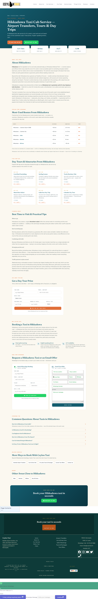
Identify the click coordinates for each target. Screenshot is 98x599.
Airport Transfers (61, 538)
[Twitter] (91, 552)
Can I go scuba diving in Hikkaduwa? (22, 440)
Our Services (49, 4)
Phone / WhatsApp (42, 289)
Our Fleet (59, 4)
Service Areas (68, 4)
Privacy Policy (50, 561)
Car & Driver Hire (32, 462)
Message (54, 389)
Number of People (34, 301)
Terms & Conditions (49, 566)
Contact (92, 4)
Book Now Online (16, 42)
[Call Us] (79, 556)
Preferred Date (18, 301)
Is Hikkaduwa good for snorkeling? (21, 429)
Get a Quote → (17, 184)
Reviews (85, 4)
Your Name (16, 289)
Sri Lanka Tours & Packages (46, 462)
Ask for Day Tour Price (39, 308)
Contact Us (70, 462)
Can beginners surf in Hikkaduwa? (21, 433)
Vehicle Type (49, 301)
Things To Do (77, 4)
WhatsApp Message (31, 597)
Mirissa (22, 143)
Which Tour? (17, 295)
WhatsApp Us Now (32, 42)
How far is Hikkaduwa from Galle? (21, 424)
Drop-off (33, 382)
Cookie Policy (40, 570)
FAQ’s (36, 546)
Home (35, 4)
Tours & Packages (61, 545)
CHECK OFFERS (68, 405)
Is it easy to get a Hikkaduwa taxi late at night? (25, 444)
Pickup (15, 382)
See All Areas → (35, 478)
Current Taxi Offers (60, 462)
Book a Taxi (36, 544)
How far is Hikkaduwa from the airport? (23, 437)
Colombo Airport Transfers (19, 462)
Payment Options (50, 570)
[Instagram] (83, 552)
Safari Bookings (61, 542)
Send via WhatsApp (31, 395)
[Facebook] (79, 552)
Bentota (22, 139)
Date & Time (17, 388)
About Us (41, 4)
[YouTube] (87, 552)
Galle (21, 135)
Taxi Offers (62, 547)
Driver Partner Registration (46, 575)
